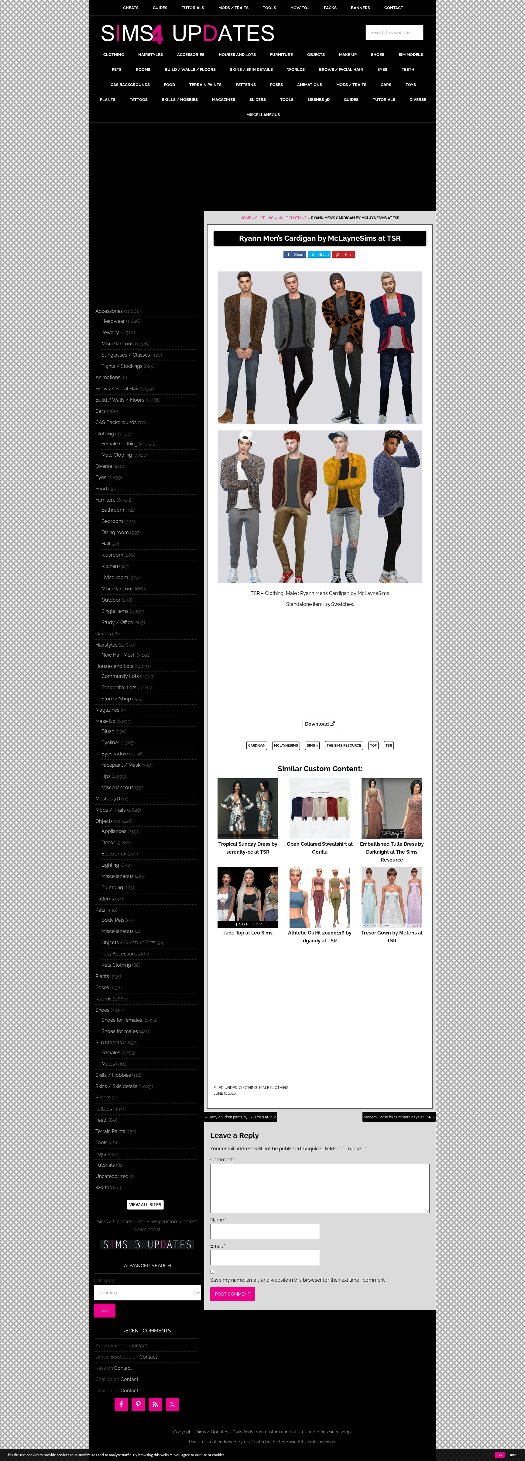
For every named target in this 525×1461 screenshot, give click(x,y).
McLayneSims (286, 746)
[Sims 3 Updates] (146, 1244)
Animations (107, 377)
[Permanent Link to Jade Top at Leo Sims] (248, 925)
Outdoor (111, 600)
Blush (107, 731)
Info (513, 1455)
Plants (102, 976)
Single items (115, 611)
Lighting (110, 865)
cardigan (256, 746)
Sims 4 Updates (191, 35)
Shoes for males (119, 1031)
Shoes (102, 1010)
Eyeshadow (114, 754)
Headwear (113, 321)
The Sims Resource (344, 746)
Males (108, 1064)
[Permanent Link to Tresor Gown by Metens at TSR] (392, 925)
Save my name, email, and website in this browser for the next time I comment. (298, 1280)
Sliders (103, 1097)
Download (317, 724)
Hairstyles (106, 645)
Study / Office (117, 622)
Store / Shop (116, 699)
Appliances (113, 831)
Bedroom (112, 521)
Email (217, 1246)
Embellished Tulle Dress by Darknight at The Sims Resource (392, 852)
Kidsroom (112, 555)
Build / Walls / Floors (119, 400)
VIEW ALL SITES (145, 1204)
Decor (108, 842)
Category (104, 1280)
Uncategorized (112, 1176)
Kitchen (109, 566)
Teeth (101, 1120)
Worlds (103, 1187)
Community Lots (120, 676)
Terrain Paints (110, 1131)
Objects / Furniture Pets (128, 942)
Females (110, 1052)
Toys (100, 1154)
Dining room (115, 532)
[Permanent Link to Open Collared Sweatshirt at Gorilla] (320, 836)
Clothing (264, 218)
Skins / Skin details (116, 1086)
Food (101, 489)
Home (245, 218)
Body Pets (113, 920)
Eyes (100, 477)
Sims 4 (312, 746)
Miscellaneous (117, 344)
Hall (105, 544)
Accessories (109, 311)
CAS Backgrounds (116, 422)
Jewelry (110, 332)
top (373, 746)
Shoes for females (121, 1020)
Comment (222, 1159)
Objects (104, 821)
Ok (499, 1455)
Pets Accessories (120, 954)
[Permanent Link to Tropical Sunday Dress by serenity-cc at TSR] (248, 836)
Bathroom (112, 510)
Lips (106, 776)
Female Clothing (119, 444)
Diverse (103, 466)
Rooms (103, 999)
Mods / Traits (110, 810)
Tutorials (105, 1165)
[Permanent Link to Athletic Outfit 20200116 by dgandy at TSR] (320, 925)
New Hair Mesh (118, 655)
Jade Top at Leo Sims (248, 933)
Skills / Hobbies (113, 1075)
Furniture (105, 500)
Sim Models (108, 1042)
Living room (114, 577)
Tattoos (103, 1109)
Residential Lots (118, 687)
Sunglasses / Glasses (125, 355)
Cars (100, 411)
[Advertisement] (262, 168)
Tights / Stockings (121, 366)
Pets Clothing (116, 965)
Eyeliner (110, 742)
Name (218, 1220)
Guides (103, 634)
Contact (138, 1346)
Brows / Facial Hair (117, 389)
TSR (389, 746)
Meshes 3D (107, 799)
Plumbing (112, 887)
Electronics (113, 854)
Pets (100, 910)
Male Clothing (292, 218)
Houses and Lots (114, 666)
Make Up (105, 721)
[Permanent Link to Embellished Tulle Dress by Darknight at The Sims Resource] (392, 836)
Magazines (107, 710)
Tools (101, 1142)
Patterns (104, 899)
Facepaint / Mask (120, 765)
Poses (102, 987)
